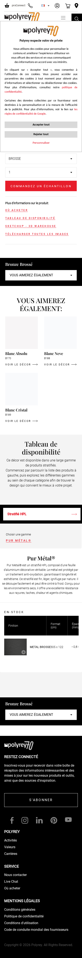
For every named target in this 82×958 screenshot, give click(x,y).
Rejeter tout (41, 134)
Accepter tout (41, 124)
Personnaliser (41, 143)
